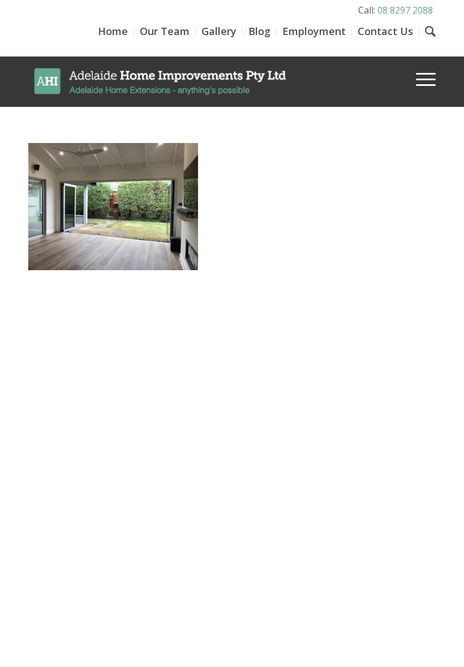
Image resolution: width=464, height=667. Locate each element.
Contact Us (385, 31)
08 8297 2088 (405, 10)
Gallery (219, 31)
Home (113, 31)
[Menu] (420, 78)
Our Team (165, 31)
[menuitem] (420, 71)
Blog (259, 31)
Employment (314, 31)
